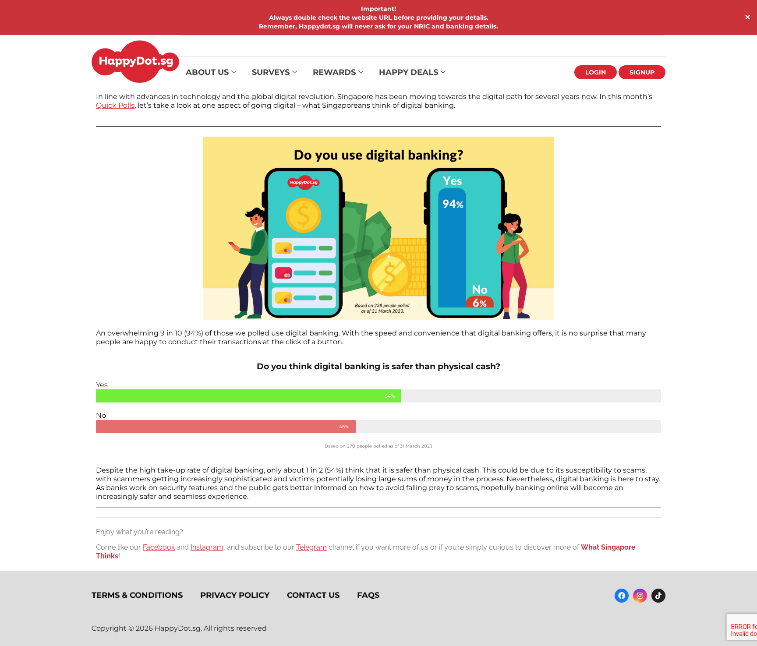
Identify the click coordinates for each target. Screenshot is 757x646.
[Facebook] (622, 596)
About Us (207, 72)
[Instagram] (640, 596)
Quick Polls (115, 105)
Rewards (334, 72)
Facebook (159, 547)
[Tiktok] (658, 596)
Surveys (271, 72)
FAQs (368, 595)
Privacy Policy (234, 595)
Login (595, 72)
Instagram (207, 547)
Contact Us (313, 595)
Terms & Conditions (137, 595)
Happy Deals (408, 72)
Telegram (311, 547)
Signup (642, 72)
